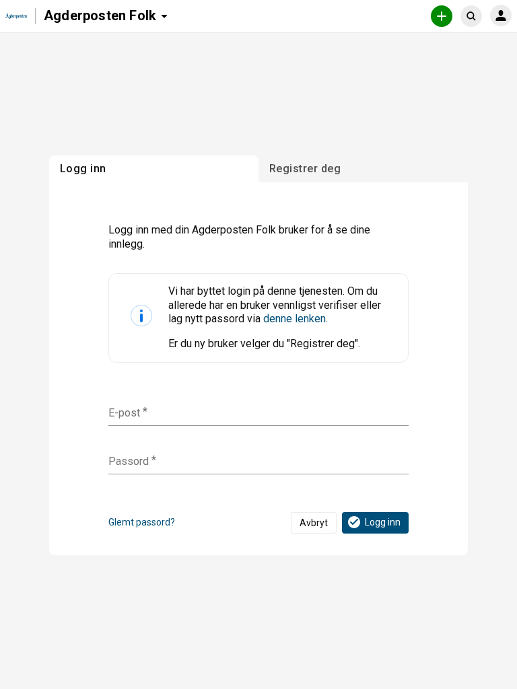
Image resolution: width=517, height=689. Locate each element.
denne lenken (294, 318)
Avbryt (314, 522)
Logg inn (383, 522)
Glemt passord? (141, 522)
